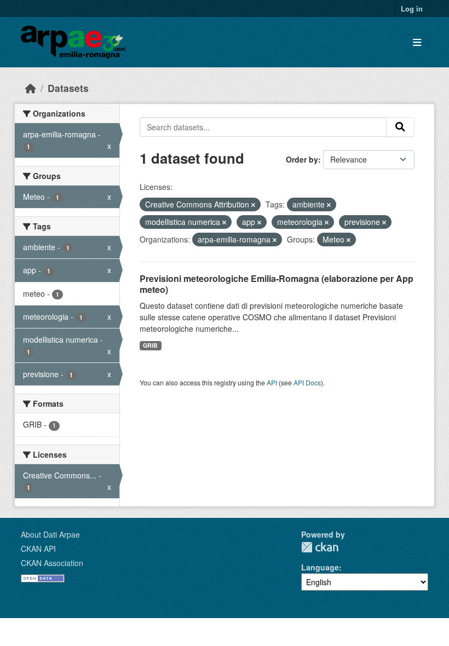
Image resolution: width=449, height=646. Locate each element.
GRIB (150, 345)
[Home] (30, 88)
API (272, 382)
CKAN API (38, 548)
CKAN (319, 547)
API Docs (307, 382)
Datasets (68, 88)
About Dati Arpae (50, 534)
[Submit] (400, 127)
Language (320, 567)
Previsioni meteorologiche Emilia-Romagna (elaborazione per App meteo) (276, 284)
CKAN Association (52, 562)
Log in (412, 8)
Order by (302, 159)
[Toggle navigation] (417, 42)
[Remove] (253, 204)
